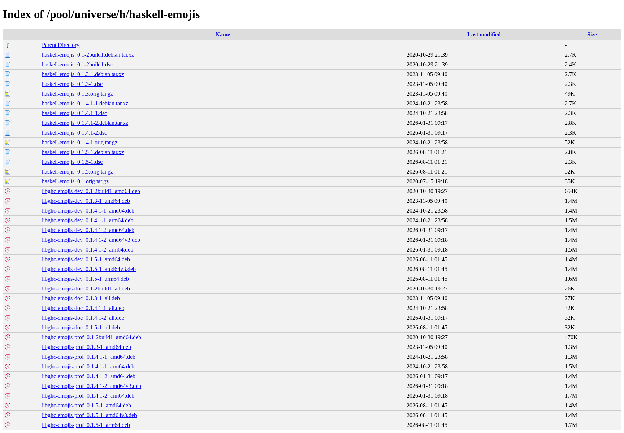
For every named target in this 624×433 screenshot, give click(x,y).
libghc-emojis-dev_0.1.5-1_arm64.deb (85, 279)
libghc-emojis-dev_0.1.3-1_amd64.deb (86, 201)
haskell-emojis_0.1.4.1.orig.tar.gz (79, 142)
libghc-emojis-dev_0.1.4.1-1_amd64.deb (88, 210)
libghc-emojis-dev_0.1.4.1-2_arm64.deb (87, 249)
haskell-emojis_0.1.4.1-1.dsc (74, 113)
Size (592, 34)
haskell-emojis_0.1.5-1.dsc (72, 162)
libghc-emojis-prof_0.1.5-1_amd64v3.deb (89, 415)
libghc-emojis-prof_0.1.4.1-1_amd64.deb (88, 357)
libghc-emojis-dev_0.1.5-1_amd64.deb (86, 259)
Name (223, 34)
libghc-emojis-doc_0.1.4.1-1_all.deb (83, 308)
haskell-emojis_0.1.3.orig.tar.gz (77, 94)
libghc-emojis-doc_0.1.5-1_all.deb (81, 327)
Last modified (484, 34)
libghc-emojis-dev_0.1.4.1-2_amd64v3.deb (91, 240)
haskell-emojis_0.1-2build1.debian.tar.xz (88, 55)
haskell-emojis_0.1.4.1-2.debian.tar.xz (85, 123)
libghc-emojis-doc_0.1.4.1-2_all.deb (83, 318)
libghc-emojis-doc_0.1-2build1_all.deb (86, 288)
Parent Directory (60, 45)
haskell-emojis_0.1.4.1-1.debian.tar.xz (85, 103)
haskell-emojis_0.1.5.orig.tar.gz (77, 172)
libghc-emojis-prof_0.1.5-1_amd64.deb (86, 405)
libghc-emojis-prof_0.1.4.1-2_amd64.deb (88, 376)
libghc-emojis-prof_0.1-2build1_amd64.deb (91, 337)
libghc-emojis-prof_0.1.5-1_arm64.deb (86, 425)
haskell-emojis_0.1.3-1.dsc (72, 84)
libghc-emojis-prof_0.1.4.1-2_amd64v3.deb (91, 386)
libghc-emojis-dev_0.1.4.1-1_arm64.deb (87, 220)
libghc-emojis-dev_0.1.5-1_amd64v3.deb (89, 269)
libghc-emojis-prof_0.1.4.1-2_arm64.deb (88, 396)
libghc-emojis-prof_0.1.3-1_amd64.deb (86, 347)
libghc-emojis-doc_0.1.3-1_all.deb (81, 298)
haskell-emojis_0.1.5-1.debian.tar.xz (83, 152)
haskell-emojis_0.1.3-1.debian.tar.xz (83, 74)
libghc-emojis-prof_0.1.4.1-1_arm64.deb (88, 366)
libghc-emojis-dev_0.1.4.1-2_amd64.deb (88, 230)
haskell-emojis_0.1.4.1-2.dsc (74, 133)
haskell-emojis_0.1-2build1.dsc (77, 64)
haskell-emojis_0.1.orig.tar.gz (75, 181)
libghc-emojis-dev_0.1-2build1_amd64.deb (91, 191)
